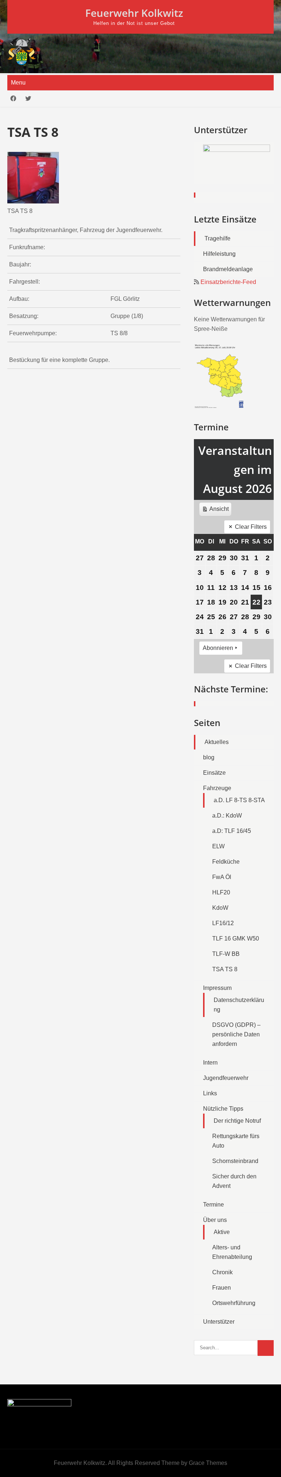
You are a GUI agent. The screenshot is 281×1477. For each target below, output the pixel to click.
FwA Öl (221, 877)
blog (208, 757)
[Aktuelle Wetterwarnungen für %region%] (220, 406)
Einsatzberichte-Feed (228, 282)
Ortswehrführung (233, 1303)
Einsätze (214, 773)
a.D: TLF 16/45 (231, 831)
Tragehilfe (218, 238)
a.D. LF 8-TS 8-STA (239, 800)
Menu (18, 82)
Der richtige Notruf (237, 1121)
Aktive (222, 1232)
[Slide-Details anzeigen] (236, 163)
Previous (203, 170)
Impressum (217, 988)
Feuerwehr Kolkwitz (134, 13)
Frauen (221, 1288)
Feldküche (226, 862)
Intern (210, 1062)
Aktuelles (217, 742)
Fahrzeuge (217, 788)
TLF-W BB (226, 954)
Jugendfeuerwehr (225, 1078)
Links (210, 1093)
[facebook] (13, 98)
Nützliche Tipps (223, 1109)
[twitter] (28, 98)
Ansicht (216, 511)
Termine (213, 1204)
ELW (218, 846)
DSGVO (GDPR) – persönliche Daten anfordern (236, 1034)
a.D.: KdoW (227, 815)
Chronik (222, 1272)
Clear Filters (251, 527)
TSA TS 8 (224, 969)
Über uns (215, 1220)
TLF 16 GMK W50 (235, 938)
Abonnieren (218, 648)
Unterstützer (219, 1322)
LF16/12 (223, 923)
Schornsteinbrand (235, 1161)
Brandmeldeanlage (228, 269)
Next (264, 170)
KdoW (220, 908)
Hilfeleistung (219, 254)
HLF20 (221, 892)
